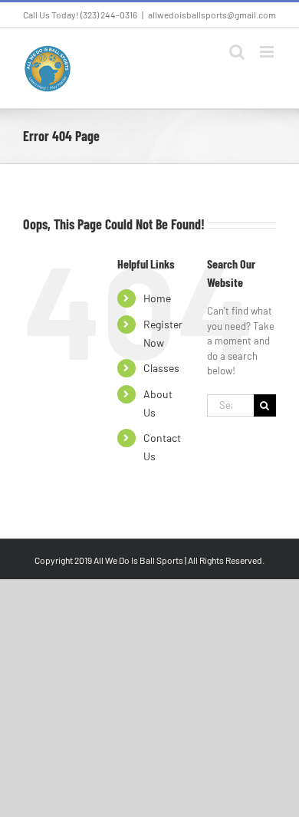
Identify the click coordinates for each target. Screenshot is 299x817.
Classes (161, 367)
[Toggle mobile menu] (268, 52)
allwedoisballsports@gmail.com (212, 14)
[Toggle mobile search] (237, 52)
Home (157, 298)
